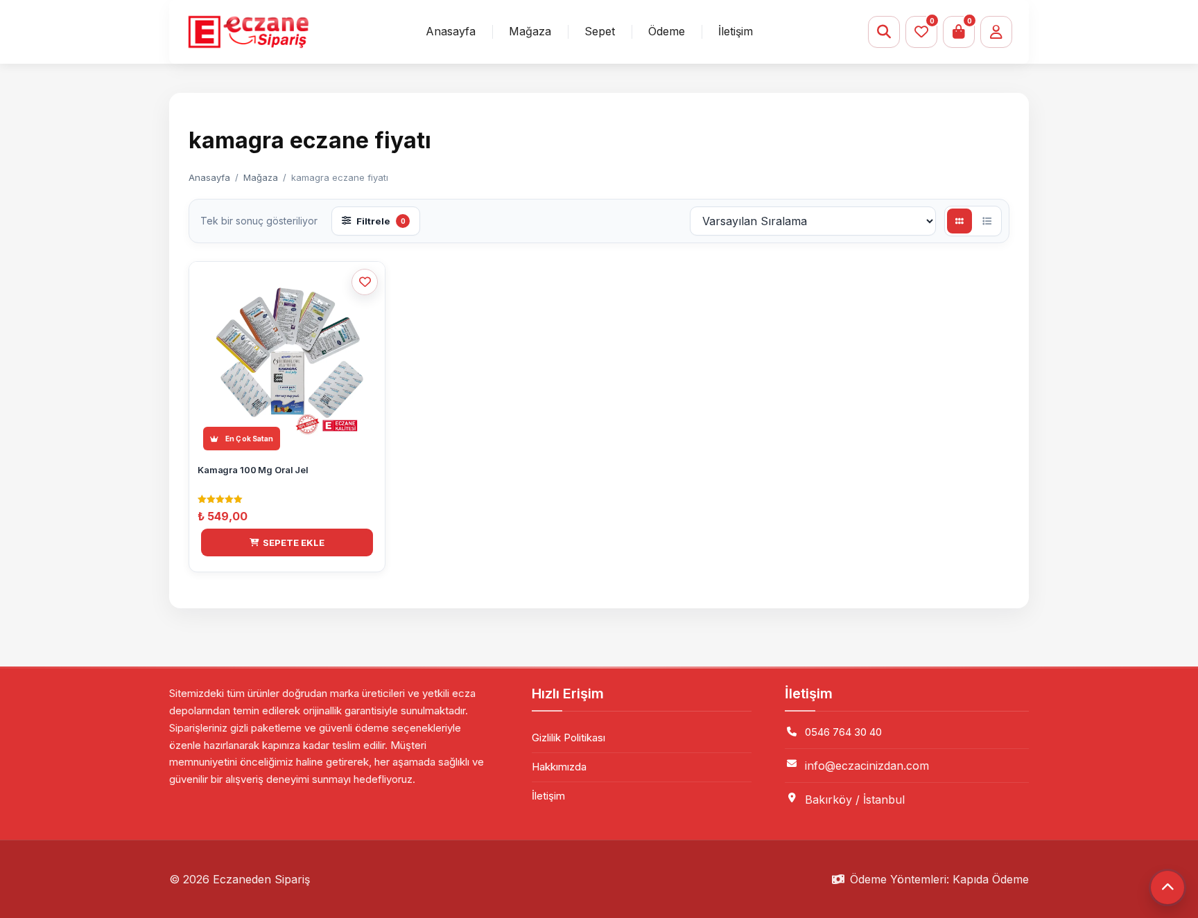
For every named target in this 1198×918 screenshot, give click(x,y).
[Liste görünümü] (986, 221)
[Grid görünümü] (959, 221)
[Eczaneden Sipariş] (248, 32)
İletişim (735, 31)
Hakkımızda (559, 766)
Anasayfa (451, 31)
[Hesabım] (996, 32)
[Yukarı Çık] (1167, 887)
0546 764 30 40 (843, 732)
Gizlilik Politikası (568, 737)
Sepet (599, 31)
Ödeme (666, 31)
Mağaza (530, 31)
